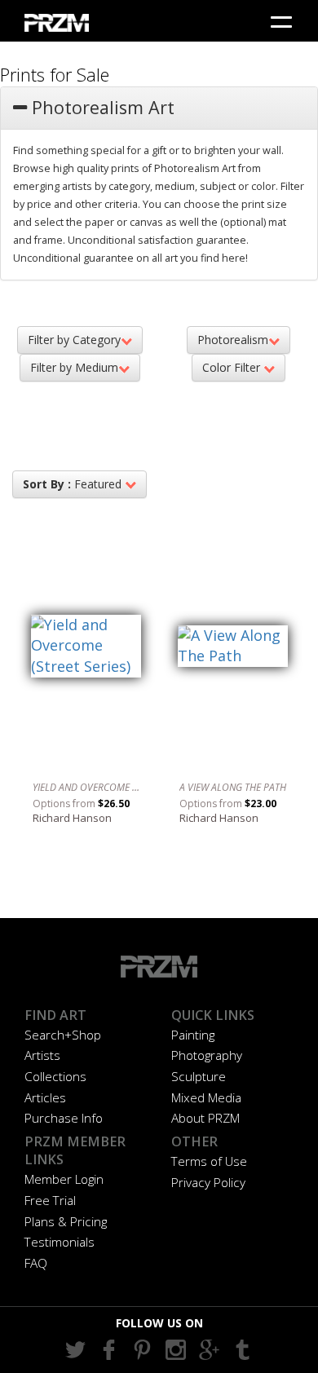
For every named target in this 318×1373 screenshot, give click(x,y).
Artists (42, 1055)
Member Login (64, 1179)
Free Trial (50, 1200)
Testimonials (59, 1242)
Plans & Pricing (65, 1221)
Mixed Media (206, 1097)
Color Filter (232, 367)
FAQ (35, 1263)
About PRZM (205, 1118)
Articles (45, 1097)
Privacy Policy (208, 1182)
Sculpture (198, 1076)
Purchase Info (63, 1118)
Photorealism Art (100, 107)
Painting (192, 1034)
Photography (206, 1055)
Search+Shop (62, 1034)
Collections (55, 1076)
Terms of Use (209, 1161)
